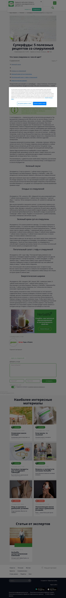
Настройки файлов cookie (24, 103)
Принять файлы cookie (39, 103)
